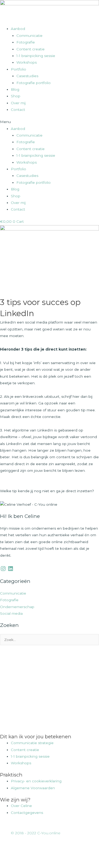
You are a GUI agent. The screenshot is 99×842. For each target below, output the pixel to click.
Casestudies (27, 76)
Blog (15, 89)
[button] (49, 122)
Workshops (26, 62)
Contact (18, 109)
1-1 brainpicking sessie (35, 56)
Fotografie (25, 42)
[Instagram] (3, 568)
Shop (15, 96)
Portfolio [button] (18, 69)
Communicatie (29, 35)
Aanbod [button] (18, 29)
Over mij (18, 103)
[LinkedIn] (10, 568)
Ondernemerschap (17, 607)
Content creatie (30, 49)
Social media (11, 613)
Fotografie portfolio (33, 83)
